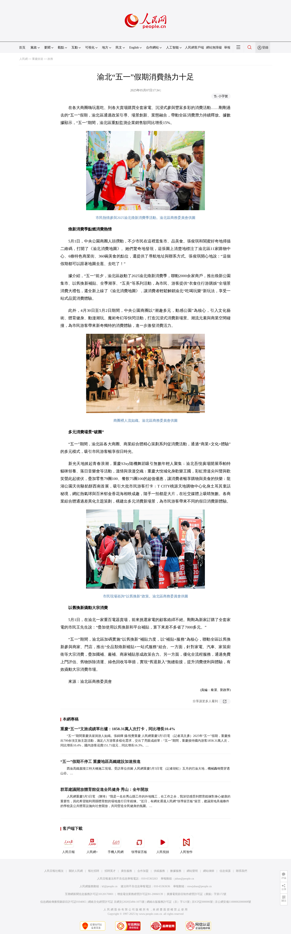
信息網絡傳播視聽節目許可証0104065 (63, 901)
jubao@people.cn (184, 878)
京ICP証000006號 (202, 901)
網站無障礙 (214, 47)
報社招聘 (93, 870)
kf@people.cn (109, 886)
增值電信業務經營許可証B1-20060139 (140, 894)
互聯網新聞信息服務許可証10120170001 (89, 894)
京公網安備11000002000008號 (233, 901)
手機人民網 (116, 852)
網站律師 (208, 870)
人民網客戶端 (194, 47)
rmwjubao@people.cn (199, 886)
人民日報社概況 (54, 870)
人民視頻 (162, 852)
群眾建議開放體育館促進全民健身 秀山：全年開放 (104, 789)
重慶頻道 (37, 58)
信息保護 (225, 870)
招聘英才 (110, 870)
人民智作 (186, 852)
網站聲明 (192, 870)
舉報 (227, 47)
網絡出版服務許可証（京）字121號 (168, 901)
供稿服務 (159, 870)
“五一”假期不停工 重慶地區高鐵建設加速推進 (100, 761)
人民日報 (68, 852)
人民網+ (92, 852)
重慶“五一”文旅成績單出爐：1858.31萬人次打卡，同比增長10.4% (117, 729)
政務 (50, 58)
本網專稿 (71, 719)
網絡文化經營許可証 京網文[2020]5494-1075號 (116, 901)
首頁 (22, 47)
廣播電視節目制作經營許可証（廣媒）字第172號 (196, 894)
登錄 (265, 47)
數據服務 (175, 870)
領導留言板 (139, 852)
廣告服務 (126, 870)
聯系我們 (241, 870)
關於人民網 (76, 870)
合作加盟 (142, 870)
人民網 (23, 58)
